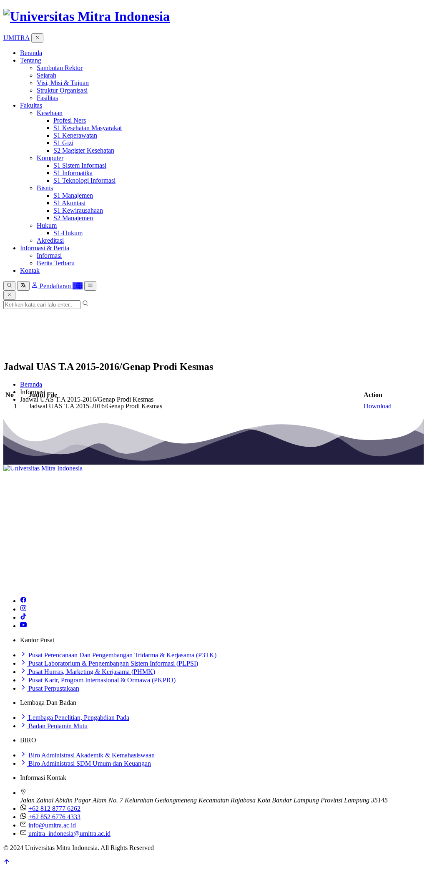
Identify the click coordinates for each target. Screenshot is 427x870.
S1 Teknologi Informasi (84, 180)
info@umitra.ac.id (52, 825)
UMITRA (16, 37)
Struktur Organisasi (62, 90)
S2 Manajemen (73, 217)
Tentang (30, 60)
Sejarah (46, 75)
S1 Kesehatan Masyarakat (87, 127)
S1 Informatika (73, 172)
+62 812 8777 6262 (54, 808)
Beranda (31, 52)
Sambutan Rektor (60, 67)
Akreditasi (50, 240)
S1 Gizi (63, 142)
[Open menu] (90, 285)
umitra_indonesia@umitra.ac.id (69, 833)
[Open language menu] (23, 285)
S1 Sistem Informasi (79, 165)
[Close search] (9, 295)
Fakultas (31, 105)
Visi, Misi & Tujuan (63, 82)
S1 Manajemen (73, 195)
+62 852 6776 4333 (54, 816)
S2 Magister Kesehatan (83, 150)
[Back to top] (6, 862)
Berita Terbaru (56, 263)
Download (378, 406)
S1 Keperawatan (75, 135)
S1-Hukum (68, 232)
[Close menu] (37, 38)
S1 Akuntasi (69, 202)
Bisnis (45, 187)
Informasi (49, 255)
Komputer (50, 157)
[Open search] (9, 285)
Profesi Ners (69, 120)
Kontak (30, 270)
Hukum (47, 225)
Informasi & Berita (44, 247)
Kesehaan (50, 112)
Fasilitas (47, 97)
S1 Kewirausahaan (78, 210)
